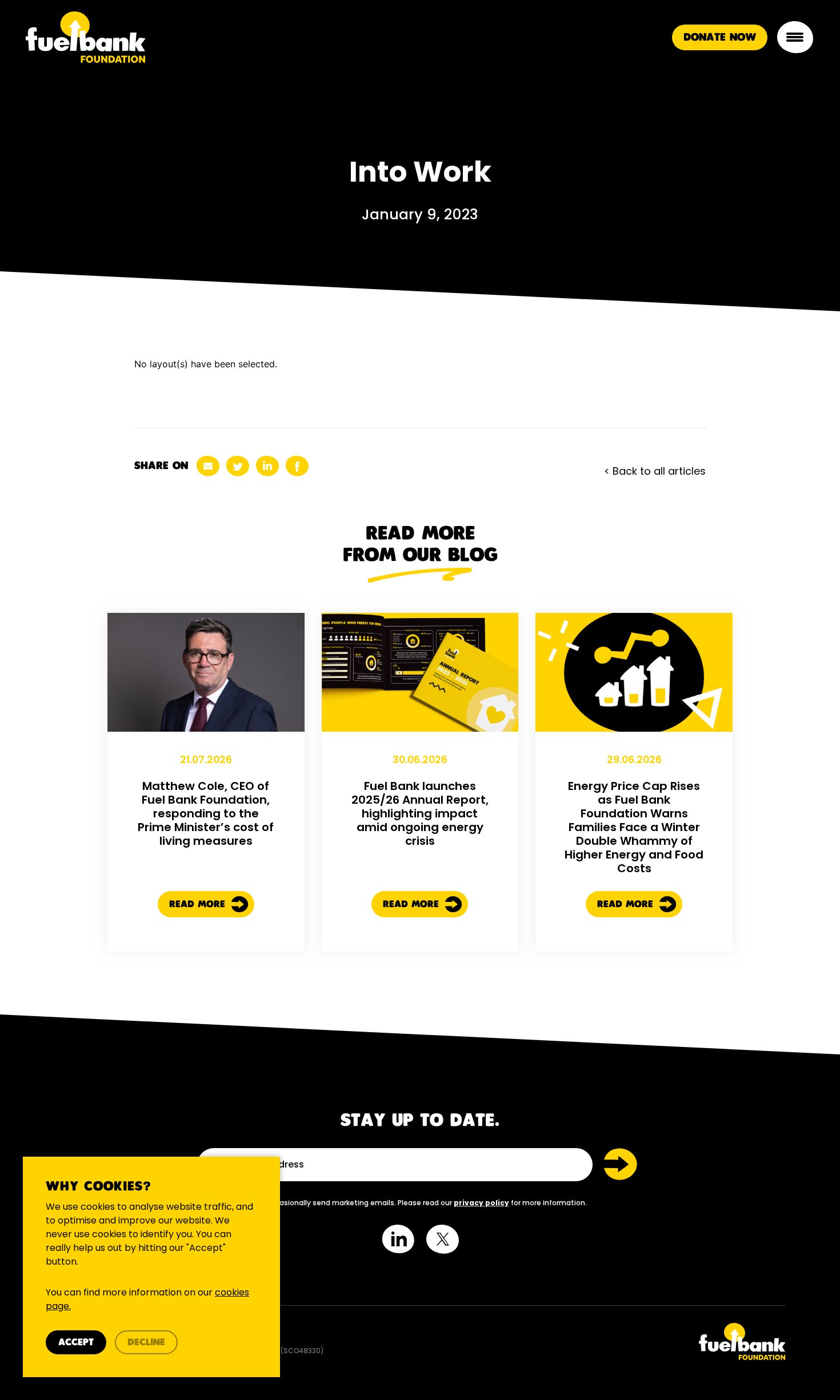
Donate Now (719, 37)
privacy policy (481, 1203)
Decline (146, 1342)
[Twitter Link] (607, 1341)
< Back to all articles (655, 471)
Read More (199, 904)
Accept (76, 1342)
